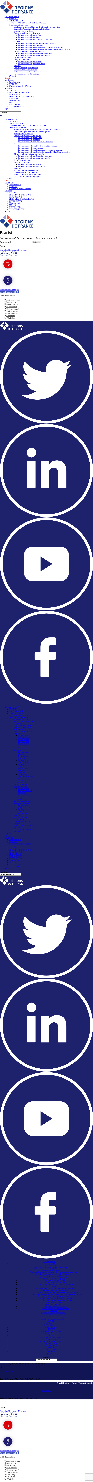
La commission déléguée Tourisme (30, 45)
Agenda (7, 109)
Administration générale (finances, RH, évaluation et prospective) (37, 27)
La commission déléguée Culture (30, 35)
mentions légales (7, 1371)
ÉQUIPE (12, 76)
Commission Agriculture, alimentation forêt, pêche (32, 29)
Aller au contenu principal (9, 290)
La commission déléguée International (31, 64)
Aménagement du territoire (23, 31)
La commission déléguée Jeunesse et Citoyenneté (35, 39)
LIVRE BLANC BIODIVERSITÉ (21, 96)
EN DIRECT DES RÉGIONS (20, 92)
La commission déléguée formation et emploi (34, 55)
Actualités (8, 88)
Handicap (17, 66)
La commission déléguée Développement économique (37, 43)
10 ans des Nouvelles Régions (20, 86)
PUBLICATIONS (15, 94)
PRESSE (12, 102)
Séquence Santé (14, 100)
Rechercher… (5, 242)
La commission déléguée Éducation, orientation (35, 53)
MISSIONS (13, 19)
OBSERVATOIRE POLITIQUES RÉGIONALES (27, 23)
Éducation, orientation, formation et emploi (29, 51)
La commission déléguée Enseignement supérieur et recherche (40, 47)
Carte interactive (15, 82)
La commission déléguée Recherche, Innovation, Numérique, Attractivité (44, 49)
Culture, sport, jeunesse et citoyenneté (27, 33)
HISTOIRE (13, 84)
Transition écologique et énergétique (26, 74)
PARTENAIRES (15, 104)
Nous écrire (22, 250)
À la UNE (12, 90)
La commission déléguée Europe (30, 62)
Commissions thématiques (18, 25)
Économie (17, 41)
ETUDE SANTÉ (15, 98)
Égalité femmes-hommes (22, 58)
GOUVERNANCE (16, 21)
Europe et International (22, 60)
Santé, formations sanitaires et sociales (27, 72)
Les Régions (9, 80)
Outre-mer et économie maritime (25, 70)
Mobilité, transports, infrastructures (26, 68)
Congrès (8, 78)
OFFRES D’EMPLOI (17, 106)
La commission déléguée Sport (29, 37)
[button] (49, 17)
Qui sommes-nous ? (12, 17)
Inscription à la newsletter (9, 250)
